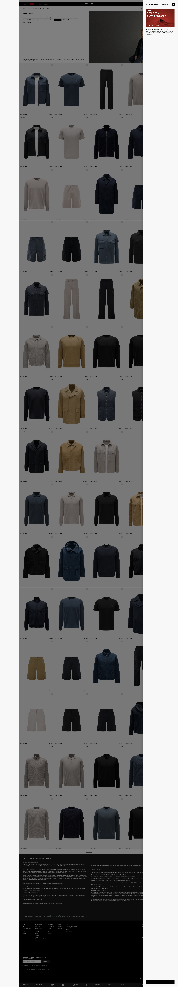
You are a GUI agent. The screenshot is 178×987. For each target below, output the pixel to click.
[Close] (173, 4)
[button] (89, 493)
